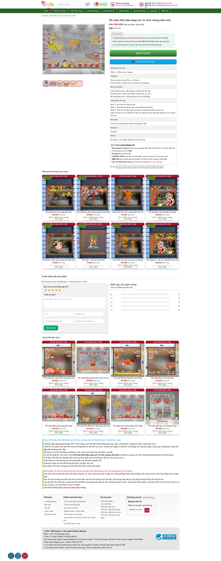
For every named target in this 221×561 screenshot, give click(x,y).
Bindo (130, 471)
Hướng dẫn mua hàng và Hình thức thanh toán (79, 519)
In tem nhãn (48, 511)
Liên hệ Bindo (106, 504)
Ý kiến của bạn (50, 295)
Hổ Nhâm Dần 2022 (156, 167)
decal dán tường (62, 444)
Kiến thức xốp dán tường (110, 515)
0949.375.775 (77, 542)
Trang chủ (44, 16)
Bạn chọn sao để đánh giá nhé (56, 287)
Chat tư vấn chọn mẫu (144, 62)
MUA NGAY (143, 53)
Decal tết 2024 (121, 167)
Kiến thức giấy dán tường (110, 509)
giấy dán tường (50, 449)
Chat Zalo (11, 556)
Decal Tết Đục (132, 167)
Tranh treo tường (59, 11)
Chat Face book (18, 555)
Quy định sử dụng (70, 508)
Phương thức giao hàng (73, 514)
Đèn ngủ (47, 505)
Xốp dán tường (50, 514)
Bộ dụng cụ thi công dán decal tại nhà (133, 38)
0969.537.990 (121, 5)
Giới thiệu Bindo (107, 501)
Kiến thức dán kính (108, 507)
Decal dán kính (108, 11)
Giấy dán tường (93, 11)
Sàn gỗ (47, 508)
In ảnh (46, 11)
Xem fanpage (157, 162)
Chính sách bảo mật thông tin (75, 501)
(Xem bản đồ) (167, 3)
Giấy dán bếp (124, 11)
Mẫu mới (165, 11)
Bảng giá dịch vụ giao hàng (74, 511)
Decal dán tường (140, 11)
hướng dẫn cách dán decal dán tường (69, 488)
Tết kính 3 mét (143, 167)
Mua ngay (59, 219)
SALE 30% (25, 555)
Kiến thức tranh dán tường (111, 512)
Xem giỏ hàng (148, 497)
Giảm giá (153, 11)
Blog (102, 518)
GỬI (147, 510)
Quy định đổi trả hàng (72, 523)
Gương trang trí (50, 501)
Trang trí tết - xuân (69, 16)
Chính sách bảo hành (72, 505)
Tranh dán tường (76, 11)
